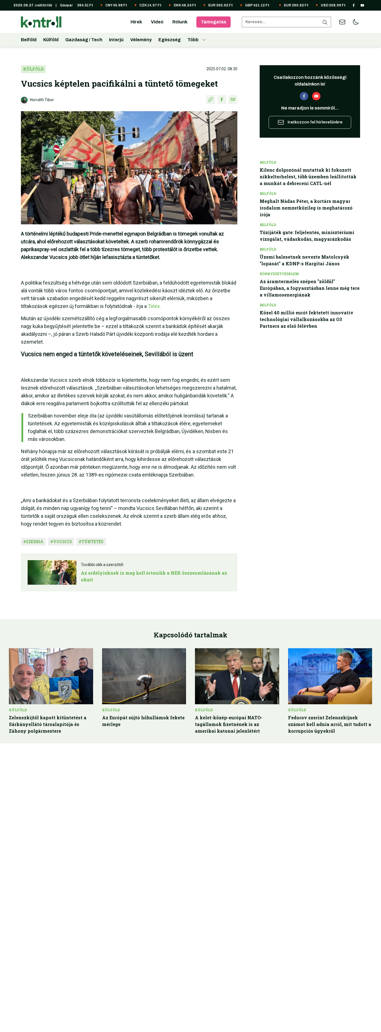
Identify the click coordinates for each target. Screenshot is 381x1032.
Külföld (51, 39)
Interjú (116, 39)
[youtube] (362, 5)
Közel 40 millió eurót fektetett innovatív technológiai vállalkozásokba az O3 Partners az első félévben (306, 319)
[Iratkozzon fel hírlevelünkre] (342, 22)
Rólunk (179, 22)
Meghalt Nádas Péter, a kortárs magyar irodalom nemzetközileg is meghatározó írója (306, 207)
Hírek (136, 22)
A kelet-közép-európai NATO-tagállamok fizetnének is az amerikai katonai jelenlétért (228, 724)
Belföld (29, 39)
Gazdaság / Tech (83, 39)
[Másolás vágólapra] (210, 99)
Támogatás (213, 22)
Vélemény (141, 39)
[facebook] (353, 5)
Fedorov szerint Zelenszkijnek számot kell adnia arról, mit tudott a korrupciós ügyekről (329, 724)
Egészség (169, 39)
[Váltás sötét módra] (355, 22)
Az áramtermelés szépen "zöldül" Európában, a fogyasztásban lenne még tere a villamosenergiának (310, 288)
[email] (232, 99)
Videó (157, 22)
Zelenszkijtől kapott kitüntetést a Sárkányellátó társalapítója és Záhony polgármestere (47, 724)
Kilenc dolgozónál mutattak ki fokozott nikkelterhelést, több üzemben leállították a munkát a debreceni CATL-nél (308, 176)
